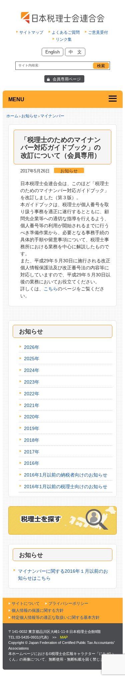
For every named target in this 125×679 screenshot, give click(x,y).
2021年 (31, 405)
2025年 (31, 358)
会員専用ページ (67, 79)
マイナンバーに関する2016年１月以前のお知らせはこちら (63, 574)
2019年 (31, 428)
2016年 (31, 463)
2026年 (31, 347)
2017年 (31, 451)
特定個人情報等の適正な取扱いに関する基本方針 (56, 617)
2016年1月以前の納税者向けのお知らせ (65, 475)
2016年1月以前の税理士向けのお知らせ (65, 486)
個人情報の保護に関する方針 (38, 610)
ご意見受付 (98, 32)
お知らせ (29, 116)
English (52, 51)
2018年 (31, 440)
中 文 (75, 51)
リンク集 (64, 39)
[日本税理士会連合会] (62, 18)
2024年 (31, 370)
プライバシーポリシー (68, 603)
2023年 (31, 382)
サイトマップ (31, 32)
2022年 (31, 393)
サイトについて (26, 603)
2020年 (31, 416)
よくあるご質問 (66, 32)
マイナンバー (52, 116)
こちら (51, 288)
